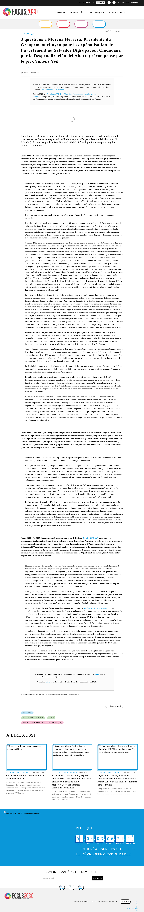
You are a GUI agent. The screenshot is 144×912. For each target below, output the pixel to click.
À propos (59, 12)
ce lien (96, 674)
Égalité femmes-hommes (32, 718)
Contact (100, 3)
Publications (117, 12)
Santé (51, 718)
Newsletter (84, 3)
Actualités (76, 12)
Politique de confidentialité (104, 901)
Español (134, 3)
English (125, 3)
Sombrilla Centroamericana (95, 608)
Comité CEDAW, (90, 538)
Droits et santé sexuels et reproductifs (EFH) (42, 723)
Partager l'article (115, 706)
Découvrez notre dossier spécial (53, 90)
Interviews (27, 713)
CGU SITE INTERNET (81, 901)
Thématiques (96, 12)
